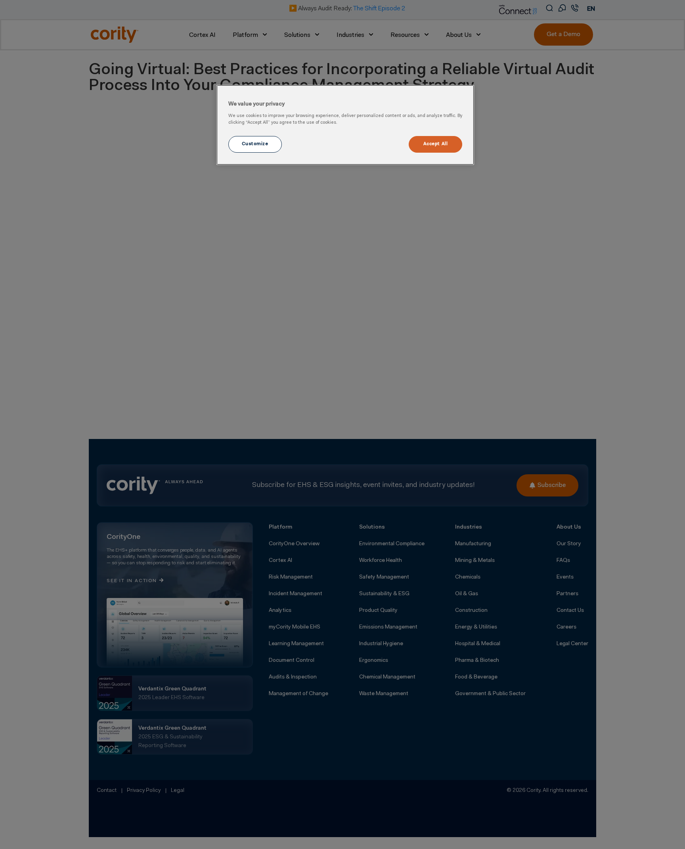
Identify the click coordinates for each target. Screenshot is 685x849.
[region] (345, 125)
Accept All (435, 144)
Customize (255, 144)
